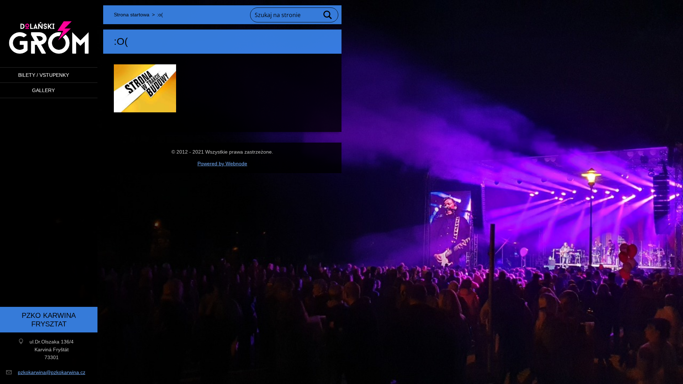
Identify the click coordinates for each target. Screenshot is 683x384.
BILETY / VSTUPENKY (43, 75)
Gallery (43, 90)
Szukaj (328, 15)
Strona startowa (131, 14)
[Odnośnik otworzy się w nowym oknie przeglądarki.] (145, 88)
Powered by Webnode (222, 163)
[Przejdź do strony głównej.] (48, 29)
